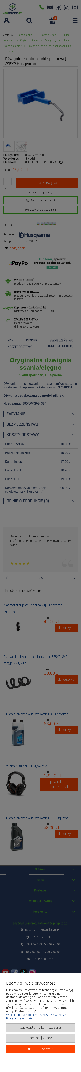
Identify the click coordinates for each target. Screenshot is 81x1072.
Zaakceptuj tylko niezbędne (40, 1027)
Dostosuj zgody (40, 1038)
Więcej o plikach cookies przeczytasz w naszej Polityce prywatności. (36, 1017)
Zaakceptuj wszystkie (40, 1048)
